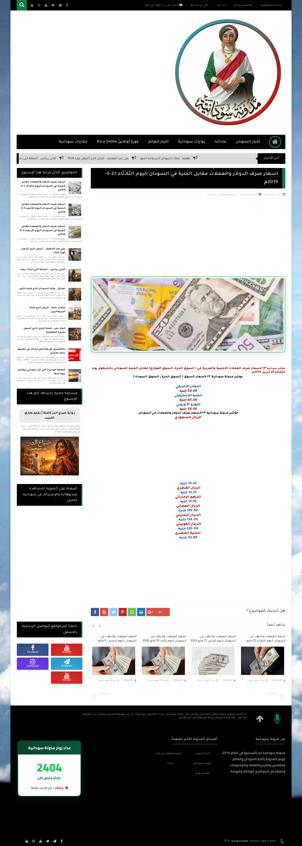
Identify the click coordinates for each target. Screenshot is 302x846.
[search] (22, 5)
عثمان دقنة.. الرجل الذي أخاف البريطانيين (52, 158)
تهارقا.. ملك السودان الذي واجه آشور (248, 158)
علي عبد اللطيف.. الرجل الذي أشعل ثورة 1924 (181, 158)
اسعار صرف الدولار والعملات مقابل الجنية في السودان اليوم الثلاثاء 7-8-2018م (42, 186)
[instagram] (34, 841)
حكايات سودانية (73, 142)
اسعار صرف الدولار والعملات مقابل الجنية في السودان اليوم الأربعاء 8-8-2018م (42, 230)
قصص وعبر (202, 773)
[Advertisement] (91, 72)
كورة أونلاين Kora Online (118, 142)
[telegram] (55, 841)
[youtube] (41, 841)
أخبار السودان (248, 142)
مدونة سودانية (240, 841)
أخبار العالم (158, 142)
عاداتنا (220, 142)
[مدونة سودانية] (227, 128)
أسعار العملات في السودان (221, 195)
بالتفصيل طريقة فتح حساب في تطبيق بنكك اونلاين (41, 351)
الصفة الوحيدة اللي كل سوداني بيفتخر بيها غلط (41, 372)
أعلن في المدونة (199, 5)
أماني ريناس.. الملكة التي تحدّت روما (115, 158)
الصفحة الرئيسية (248, 195)
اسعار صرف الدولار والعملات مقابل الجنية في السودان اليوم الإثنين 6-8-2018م (42, 208)
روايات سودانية (191, 142)
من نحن (221, 5)
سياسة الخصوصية (271, 5)
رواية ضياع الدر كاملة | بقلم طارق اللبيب (49, 416)
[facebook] (62, 841)
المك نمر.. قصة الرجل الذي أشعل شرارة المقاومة (44, 330)
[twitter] (48, 841)
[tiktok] (20, 841)
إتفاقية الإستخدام (243, 5)
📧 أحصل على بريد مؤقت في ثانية (163, 5)
